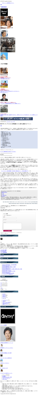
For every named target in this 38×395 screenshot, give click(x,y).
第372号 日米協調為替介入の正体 (8, 273)
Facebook (3, 196)
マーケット (4, 297)
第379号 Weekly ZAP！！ (6, 265)
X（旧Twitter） (4, 195)
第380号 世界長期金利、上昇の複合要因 (9, 264)
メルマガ (8, 121)
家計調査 (10, 203)
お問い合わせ (4, 379)
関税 (33, 203)
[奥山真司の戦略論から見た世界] (1, 351)
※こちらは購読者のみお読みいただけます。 (8, 151)
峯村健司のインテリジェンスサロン (6, 347)
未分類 (3, 294)
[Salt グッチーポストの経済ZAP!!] (1, 356)
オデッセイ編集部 (3, 325)
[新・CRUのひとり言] (1, 366)
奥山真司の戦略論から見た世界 (5, 352)
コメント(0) (13, 121)
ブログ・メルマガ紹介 (6, 302)
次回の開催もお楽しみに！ (5, 77)
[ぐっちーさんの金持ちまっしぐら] (1, 371)
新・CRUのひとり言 (4, 368)
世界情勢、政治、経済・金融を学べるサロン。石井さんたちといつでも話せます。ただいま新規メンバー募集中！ (19, 114)
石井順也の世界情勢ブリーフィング (6, 342)
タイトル (4, 219)
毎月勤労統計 (22, 203)
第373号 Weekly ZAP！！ (6, 272)
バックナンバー (5, 300)
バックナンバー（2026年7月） (7, 274)
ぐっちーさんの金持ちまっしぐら (6, 373)
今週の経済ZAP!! (5, 303)
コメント (4, 222)
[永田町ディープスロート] (1, 361)
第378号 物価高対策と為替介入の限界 (9, 266)
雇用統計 (36, 203)
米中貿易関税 (27, 203)
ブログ (3, 194)
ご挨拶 (3, 301)
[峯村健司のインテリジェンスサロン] (1, 346)
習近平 (31, 203)
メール (3, 193)
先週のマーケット (5, 304)
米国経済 (4, 296)
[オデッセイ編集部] (7, 323)
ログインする (3, 207)
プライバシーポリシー (6, 378)
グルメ (3, 298)
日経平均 (18, 203)
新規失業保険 (14, 203)
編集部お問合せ (4, 192)
